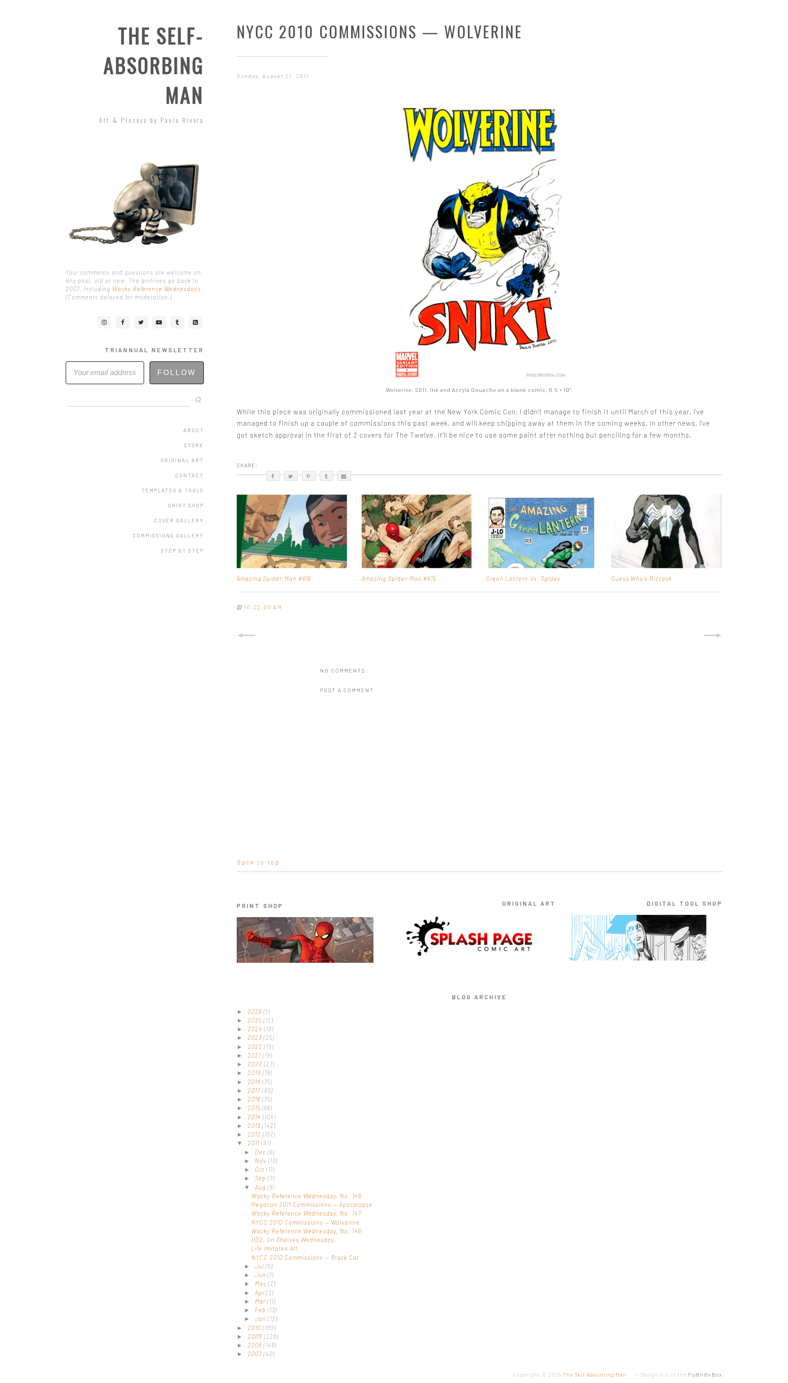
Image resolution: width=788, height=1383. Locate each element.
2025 (256, 1020)
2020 (256, 1064)
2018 (255, 1082)
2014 (255, 1117)
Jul (260, 1266)
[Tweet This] (291, 476)
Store (194, 445)
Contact (189, 475)
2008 (256, 1345)
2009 (256, 1336)
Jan (261, 1318)
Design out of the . (682, 1375)
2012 (255, 1134)
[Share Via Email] (344, 476)
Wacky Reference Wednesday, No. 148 (306, 1196)
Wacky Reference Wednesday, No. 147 (306, 1213)
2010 (255, 1327)
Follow (176, 372)
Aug (261, 1187)
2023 (256, 1037)
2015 (255, 1108)
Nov (261, 1160)
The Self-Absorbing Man (154, 65)
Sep (261, 1178)
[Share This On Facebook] (273, 476)
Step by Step (182, 550)
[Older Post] (712, 635)
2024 (256, 1029)
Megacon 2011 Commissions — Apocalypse (312, 1204)
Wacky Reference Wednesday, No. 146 (306, 1231)
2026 (256, 1011)
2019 (255, 1072)
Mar (261, 1301)
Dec (261, 1152)
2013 (255, 1125)
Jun (261, 1275)
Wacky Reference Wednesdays (156, 288)
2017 (255, 1090)
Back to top (258, 862)
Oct (260, 1169)
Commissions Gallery (168, 535)
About (193, 430)
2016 (255, 1099)
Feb (261, 1310)
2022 (256, 1046)
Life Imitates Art (274, 1248)
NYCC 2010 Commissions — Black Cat (305, 1257)
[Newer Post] (246, 635)
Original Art (182, 460)
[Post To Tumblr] (326, 476)
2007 (256, 1353)
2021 (255, 1055)
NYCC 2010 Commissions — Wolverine (305, 1222)
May (261, 1283)
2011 (254, 1143)
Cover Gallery (179, 520)
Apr (260, 1292)
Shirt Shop (186, 505)
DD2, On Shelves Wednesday (292, 1239)
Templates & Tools (172, 490)
